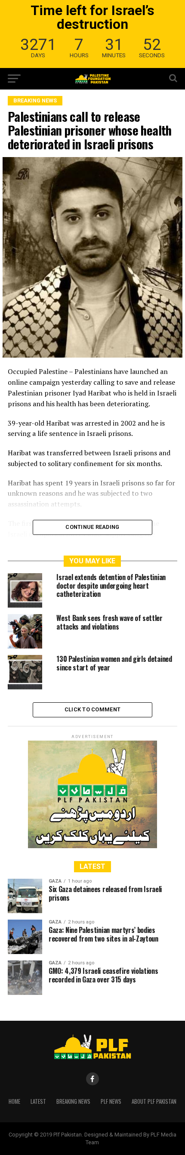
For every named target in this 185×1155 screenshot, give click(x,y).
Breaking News (73, 1101)
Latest (38, 1101)
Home (14, 1101)
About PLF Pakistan (154, 1101)
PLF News (111, 1101)
